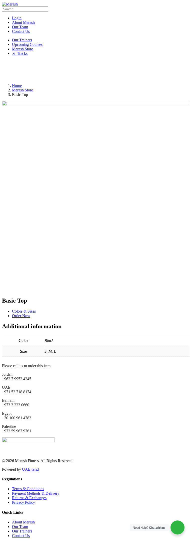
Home (17, 85)
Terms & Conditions (28, 489)
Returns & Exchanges (29, 498)
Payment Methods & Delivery (35, 493)
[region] (96, 69)
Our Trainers (22, 531)
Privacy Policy (23, 502)
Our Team (20, 526)
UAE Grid (30, 469)
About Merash (23, 522)
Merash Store (22, 90)
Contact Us (21, 535)
